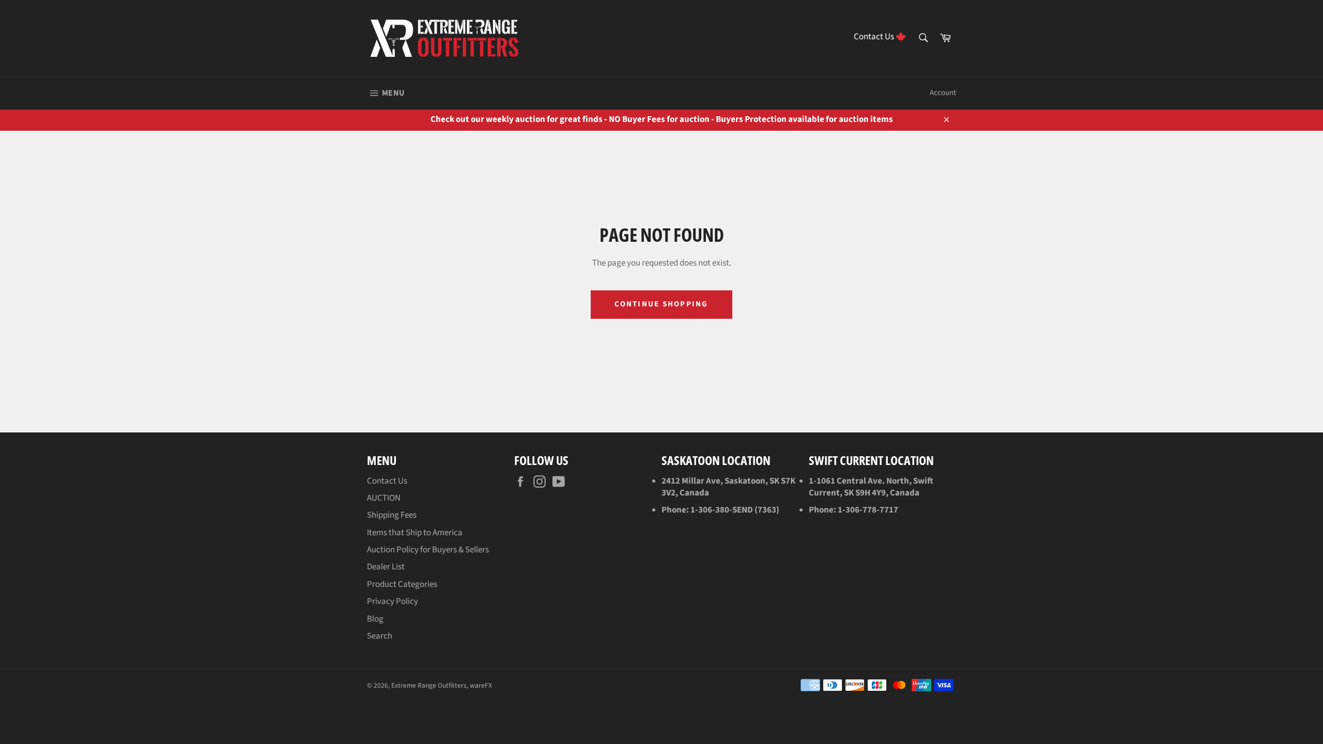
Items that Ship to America (415, 532)
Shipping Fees (392, 515)
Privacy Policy (392, 601)
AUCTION (384, 498)
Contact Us (387, 481)
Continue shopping (661, 304)
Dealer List (386, 567)
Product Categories (402, 584)
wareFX (481, 685)
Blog (375, 619)
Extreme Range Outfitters (429, 685)
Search (379, 636)
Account (943, 92)
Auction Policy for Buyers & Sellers (428, 550)
